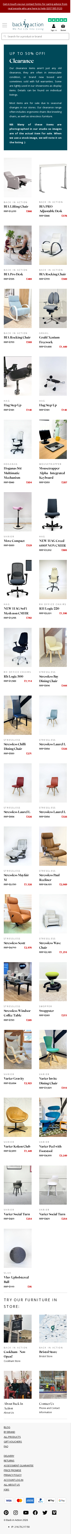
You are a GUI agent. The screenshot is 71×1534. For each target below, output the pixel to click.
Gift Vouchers (13, 1441)
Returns (9, 1460)
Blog (7, 1427)
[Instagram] (15, 1513)
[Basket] (9, 1500)
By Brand (9, 1432)
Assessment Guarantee (19, 1465)
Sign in (54, 30)
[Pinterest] (6, 1513)
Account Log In (13, 1480)
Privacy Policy (13, 1475)
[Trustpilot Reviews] (57, 20)
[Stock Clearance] (28, 25)
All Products (12, 1437)
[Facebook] (35, 1513)
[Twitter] (44, 1513)
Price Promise (12, 1470)
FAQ (6, 1446)
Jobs (6, 1489)
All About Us (12, 1484)
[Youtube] (26, 1513)
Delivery (9, 1456)
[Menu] (4, 26)
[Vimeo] (54, 1513)
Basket (63, 30)
